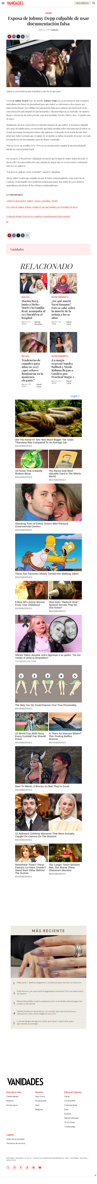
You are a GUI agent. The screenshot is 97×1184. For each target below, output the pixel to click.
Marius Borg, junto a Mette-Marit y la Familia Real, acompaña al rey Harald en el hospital (33, 309)
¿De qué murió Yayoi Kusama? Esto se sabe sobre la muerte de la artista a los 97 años (63, 309)
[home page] (15, 3)
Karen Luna (69, 323)
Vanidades (54, 29)
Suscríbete (82, 3)
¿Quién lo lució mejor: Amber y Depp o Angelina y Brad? (32, 200)
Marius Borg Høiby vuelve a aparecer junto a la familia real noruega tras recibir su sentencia (49, 1002)
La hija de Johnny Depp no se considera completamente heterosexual (38, 216)
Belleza (25, 356)
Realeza (25, 297)
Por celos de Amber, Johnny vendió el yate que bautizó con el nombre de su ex (42, 207)
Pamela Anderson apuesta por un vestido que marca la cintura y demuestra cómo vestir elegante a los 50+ (46, 1012)
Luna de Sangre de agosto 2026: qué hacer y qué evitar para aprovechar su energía (45, 1022)
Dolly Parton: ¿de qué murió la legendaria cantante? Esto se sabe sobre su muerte (50, 992)
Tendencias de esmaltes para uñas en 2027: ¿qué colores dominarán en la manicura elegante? (32, 370)
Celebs (48, 13)
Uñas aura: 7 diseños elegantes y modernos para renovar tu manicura (49, 982)
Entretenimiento (60, 297)
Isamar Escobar (38, 323)
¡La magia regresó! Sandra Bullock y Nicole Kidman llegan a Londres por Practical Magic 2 (63, 368)
